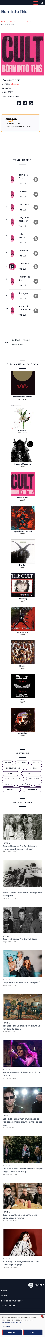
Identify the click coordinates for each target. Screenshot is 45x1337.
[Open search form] (42, 3)
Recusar (11, 1332)
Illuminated (24, 263)
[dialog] (22, 1326)
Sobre (4, 1295)
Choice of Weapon (22, 464)
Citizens (22, 191)
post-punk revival (13, 779)
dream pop (22, 763)
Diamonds (23, 204)
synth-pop (32, 789)
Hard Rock (16, 340)
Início (3, 21)
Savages (23, 293)
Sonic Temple (22, 632)
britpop (7, 763)
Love (22, 699)
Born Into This (17, 344)
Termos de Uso (8, 1305)
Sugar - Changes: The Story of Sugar (20, 939)
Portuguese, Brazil (11, 1313)
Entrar (39, 1285)
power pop (8, 784)
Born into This (22, 498)
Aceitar (33, 1332)
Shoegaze (11, 789)
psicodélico (24, 784)
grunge (36, 763)
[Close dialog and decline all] (43, 1316)
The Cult (24, 21)
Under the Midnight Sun (23, 397)
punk (38, 784)
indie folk (34, 768)
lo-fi (10, 773)
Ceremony (22, 598)
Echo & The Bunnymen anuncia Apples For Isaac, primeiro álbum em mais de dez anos (22, 1122)
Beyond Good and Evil (22, 531)
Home (4, 1290)
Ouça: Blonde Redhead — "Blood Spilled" (21, 982)
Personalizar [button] (7, 1326)
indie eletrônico (13, 768)
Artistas (13, 21)
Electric (22, 666)
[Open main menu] (35, 3)
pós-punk (32, 773)
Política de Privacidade (12, 1300)
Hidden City (22, 430)
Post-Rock (34, 779)
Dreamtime (22, 733)
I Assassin (23, 250)
